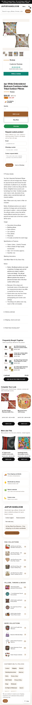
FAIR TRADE (8, 680)
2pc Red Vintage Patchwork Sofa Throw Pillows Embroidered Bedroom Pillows (8, 411)
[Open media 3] (16, 53)
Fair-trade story (9, 521)
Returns (21, 668)
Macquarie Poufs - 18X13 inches (22, 411)
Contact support (10, 518)
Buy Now (16, 120)
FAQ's (6, 676)
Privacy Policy (18, 680)
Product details (9, 174)
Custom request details (11, 153)
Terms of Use (14, 676)
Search (28, 11)
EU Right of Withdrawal (11, 688)
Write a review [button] (16, 74)
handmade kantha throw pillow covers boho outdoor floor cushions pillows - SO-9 (24, 453)
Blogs (6, 684)
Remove (6, 349)
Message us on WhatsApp (12, 533)
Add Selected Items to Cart (16, 379)
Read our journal (20, 518)
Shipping (14, 668)
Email (7, 141)
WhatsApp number (10, 147)
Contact (7, 668)
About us (21, 672)
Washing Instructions (10, 672)
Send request (9, 165)
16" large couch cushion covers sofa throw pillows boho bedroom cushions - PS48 (7, 453)
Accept (5, 701)
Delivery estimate (10, 312)
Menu (24, 6)
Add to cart (16, 114)
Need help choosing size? (12, 328)
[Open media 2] (10, 53)
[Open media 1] (5, 53)
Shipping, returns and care (12, 320)
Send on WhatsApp (19, 165)
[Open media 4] (21, 53)
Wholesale (13, 684)
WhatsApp (16, 126)
